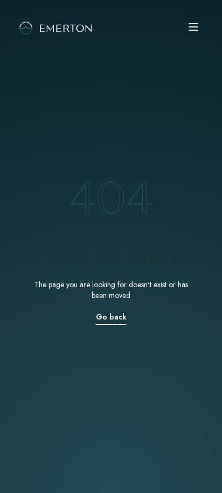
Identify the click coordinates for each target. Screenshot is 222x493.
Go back (111, 316)
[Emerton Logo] (111, 27)
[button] (195, 27)
